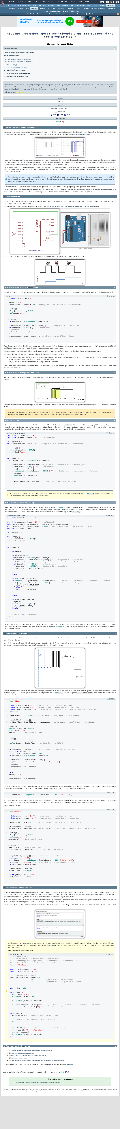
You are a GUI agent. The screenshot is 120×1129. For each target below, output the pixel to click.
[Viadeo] (57, 122)
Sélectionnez (111, 296)
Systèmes (110, 5)
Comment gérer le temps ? (47, 507)
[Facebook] (61, 122)
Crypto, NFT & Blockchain (71, 11)
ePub (54, 115)
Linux (27, 8)
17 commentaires (10, 92)
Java (58, 5)
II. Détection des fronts (11, 56)
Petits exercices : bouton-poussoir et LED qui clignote (28, 1055)
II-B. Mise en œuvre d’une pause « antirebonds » (19, 61)
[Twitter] (59, 122)
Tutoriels (21, 2)
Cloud (35, 5)
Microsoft (51, 5)
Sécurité (86, 8)
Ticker (108, 691)
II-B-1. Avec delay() (11, 65)
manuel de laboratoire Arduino (80, 134)
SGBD (89, 5)
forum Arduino (68, 1064)
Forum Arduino (42, 14)
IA (40, 5)
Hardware (42, 8)
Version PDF (61, 111)
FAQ (29, 2)
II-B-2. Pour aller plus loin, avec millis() (17, 67)
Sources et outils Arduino (76, 14)
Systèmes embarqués (98, 8)
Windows (20, 8)
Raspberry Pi (62, 8)
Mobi (68, 115)
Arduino (34, 8)
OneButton (25, 943)
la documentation (49, 945)
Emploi (64, 2)
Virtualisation (111, 8)
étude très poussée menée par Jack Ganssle (28, 177)
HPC (49, 8)
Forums (11, 2)
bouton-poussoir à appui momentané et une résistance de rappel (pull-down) (73, 206)
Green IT (78, 8)
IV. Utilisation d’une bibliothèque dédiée (17, 73)
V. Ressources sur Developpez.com (16, 76)
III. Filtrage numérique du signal (14, 70)
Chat (43, 2)
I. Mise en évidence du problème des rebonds (19, 52)
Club (87, 2)
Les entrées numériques (18, 1058)
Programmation (80, 5)
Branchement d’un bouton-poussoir (22, 1053)
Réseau (70, 8)
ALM (44, 5)
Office (95, 5)
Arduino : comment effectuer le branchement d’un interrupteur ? (31, 1050)
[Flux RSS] (118, 14)
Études (72, 2)
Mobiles (102, 5)
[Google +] (63, 122)
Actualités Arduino (29, 14)
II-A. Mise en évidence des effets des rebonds (18, 59)
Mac (54, 8)
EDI (71, 5)
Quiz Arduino (90, 14)
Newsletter (53, 2)
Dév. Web (65, 5)
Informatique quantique (53, 11)
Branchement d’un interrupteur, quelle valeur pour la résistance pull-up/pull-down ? (38, 1060)
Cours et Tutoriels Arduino (57, 14)
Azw (60, 115)
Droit (80, 2)
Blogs (36, 2)
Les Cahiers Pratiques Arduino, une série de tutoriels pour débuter (38, 1082)
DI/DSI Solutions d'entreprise (21, 5)
